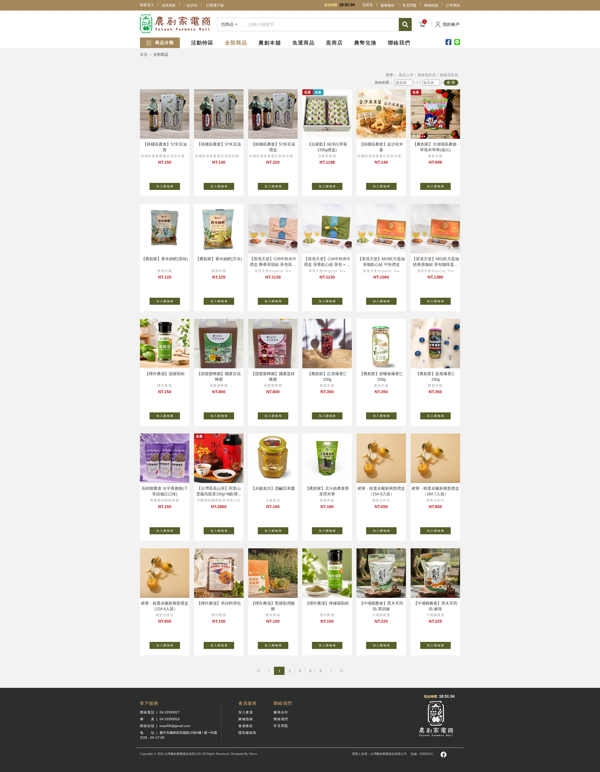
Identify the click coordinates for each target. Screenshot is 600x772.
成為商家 (169, 5)
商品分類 (164, 42)
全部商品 (236, 43)
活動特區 (202, 43)
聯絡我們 (399, 43)
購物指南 (431, 5)
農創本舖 (270, 43)
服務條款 (388, 5)
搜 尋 (451, 82)
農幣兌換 (365, 43)
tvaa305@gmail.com (175, 726)
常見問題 (409, 5)
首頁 (143, 54)
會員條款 (245, 726)
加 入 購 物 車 (164, 186)
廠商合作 (281, 712)
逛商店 (334, 43)
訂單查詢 (453, 5)
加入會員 (245, 712)
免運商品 (303, 43)
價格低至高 (426, 75)
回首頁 (367, 5)
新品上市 (406, 75)
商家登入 (147, 5)
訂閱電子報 (215, 5)
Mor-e (253, 754)
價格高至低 (449, 75)
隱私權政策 (247, 732)
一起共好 (191, 5)
